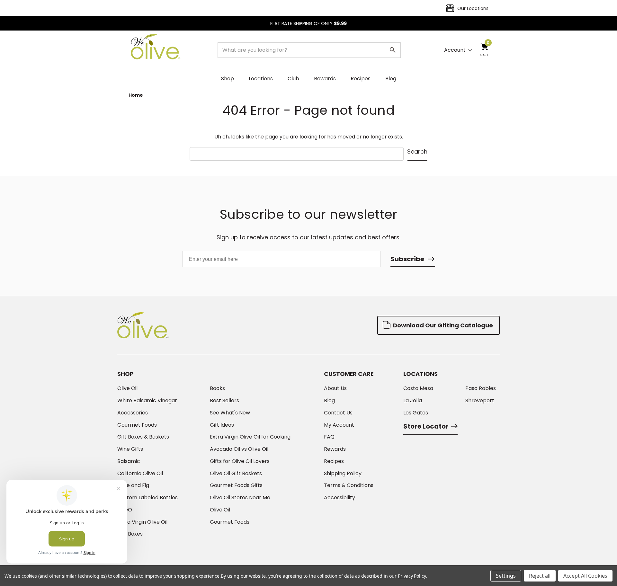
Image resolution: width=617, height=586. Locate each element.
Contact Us (338, 412)
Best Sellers (224, 400)
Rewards (325, 78)
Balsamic (128, 461)
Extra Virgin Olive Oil (142, 522)
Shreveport (479, 400)
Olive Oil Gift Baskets (236, 473)
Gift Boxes (130, 533)
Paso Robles (480, 388)
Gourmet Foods (137, 425)
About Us (335, 388)
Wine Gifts (130, 449)
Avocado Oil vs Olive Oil (239, 449)
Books (217, 388)
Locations (261, 78)
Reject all (539, 575)
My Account (339, 425)
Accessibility (339, 497)
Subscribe (407, 258)
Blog (390, 78)
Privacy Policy (412, 576)
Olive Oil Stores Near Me (240, 497)
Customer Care (348, 374)
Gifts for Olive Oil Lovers (240, 461)
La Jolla (412, 400)
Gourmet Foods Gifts (236, 485)
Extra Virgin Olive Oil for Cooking (250, 436)
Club (293, 78)
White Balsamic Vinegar (147, 400)
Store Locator (426, 426)
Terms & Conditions (348, 485)
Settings (506, 575)
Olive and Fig (133, 485)
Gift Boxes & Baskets (143, 436)
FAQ (329, 436)
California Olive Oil (140, 473)
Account (455, 50)
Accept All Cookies (585, 575)
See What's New (230, 412)
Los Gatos (415, 412)
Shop (227, 78)
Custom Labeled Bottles (147, 497)
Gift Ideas (222, 425)
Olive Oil (127, 388)
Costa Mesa (418, 388)
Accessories (132, 412)
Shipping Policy (343, 473)
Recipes (361, 78)
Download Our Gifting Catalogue (442, 325)
